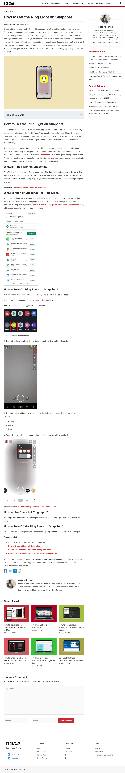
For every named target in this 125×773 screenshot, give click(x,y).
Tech (67, 758)
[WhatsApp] (19, 571)
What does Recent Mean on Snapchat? (29, 187)
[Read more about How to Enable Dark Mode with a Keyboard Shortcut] (16, 646)
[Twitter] (10, 571)
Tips (66, 755)
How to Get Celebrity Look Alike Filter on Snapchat (34, 507)
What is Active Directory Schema (101, 63)
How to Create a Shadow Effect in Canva (25, 546)
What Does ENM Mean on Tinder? (101, 72)
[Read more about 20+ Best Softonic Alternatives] (44, 613)
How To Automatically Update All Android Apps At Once (55, 205)
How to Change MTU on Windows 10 (102, 102)
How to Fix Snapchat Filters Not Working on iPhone (29, 550)
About (37, 748)
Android (36, 300)
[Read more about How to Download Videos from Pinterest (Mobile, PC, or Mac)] (16, 613)
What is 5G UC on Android (99, 68)
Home (6, 12)
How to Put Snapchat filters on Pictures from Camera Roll (32, 553)
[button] (61, 3)
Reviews (68, 752)
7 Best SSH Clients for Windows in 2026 (104, 91)
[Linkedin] (15, 571)
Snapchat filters (46, 155)
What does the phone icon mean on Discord (105, 106)
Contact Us (40, 752)
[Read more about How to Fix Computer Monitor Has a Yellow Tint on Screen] (71, 613)
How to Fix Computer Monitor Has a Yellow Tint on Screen (71, 627)
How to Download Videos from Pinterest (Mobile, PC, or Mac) (16, 627)
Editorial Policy (41, 755)
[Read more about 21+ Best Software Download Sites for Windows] (71, 646)
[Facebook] (5, 571)
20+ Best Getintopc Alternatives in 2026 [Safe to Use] (43, 660)
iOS (43, 300)
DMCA (97, 748)
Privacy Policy (41, 758)
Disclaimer (99, 752)
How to (12, 12)
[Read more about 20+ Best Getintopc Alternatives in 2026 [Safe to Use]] (44, 646)
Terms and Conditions (104, 755)
